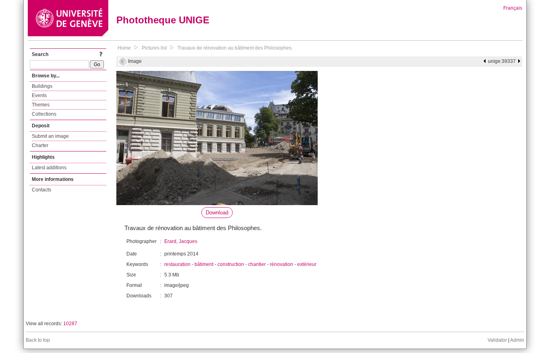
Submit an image (50, 136)
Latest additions (49, 167)
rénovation (281, 264)
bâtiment (203, 264)
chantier (257, 264)
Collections (44, 114)
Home (124, 48)
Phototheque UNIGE (162, 20)
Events (39, 95)
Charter (40, 145)
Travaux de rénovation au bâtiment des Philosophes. (235, 48)
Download (217, 213)
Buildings (42, 86)
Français (512, 8)
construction (230, 264)
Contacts (41, 190)
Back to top (38, 340)
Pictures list (154, 48)
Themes (41, 105)
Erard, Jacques (180, 241)
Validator (497, 340)
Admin (517, 340)
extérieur (306, 264)
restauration (177, 264)
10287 (70, 323)
